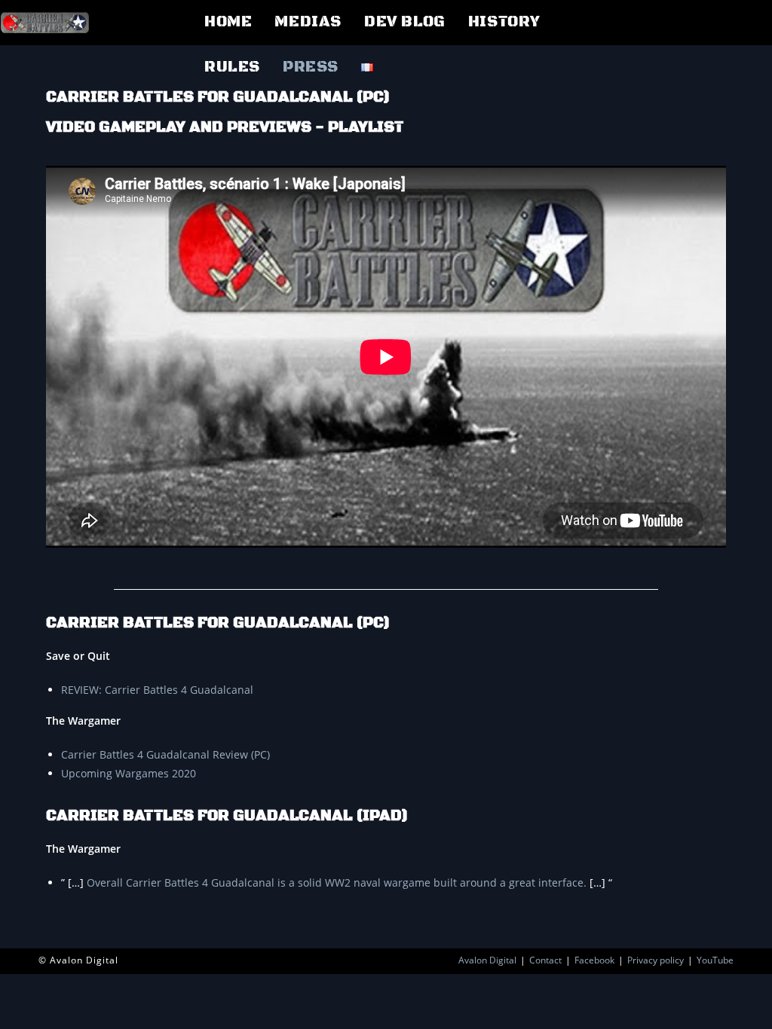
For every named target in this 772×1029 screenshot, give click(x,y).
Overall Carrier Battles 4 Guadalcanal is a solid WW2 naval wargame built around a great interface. (337, 882)
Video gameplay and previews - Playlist (224, 127)
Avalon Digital (487, 960)
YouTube (715, 960)
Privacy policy (655, 960)
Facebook (594, 960)
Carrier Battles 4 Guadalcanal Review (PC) (165, 754)
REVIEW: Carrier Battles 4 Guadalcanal (157, 689)
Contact (545, 960)
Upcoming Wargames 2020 (128, 773)
